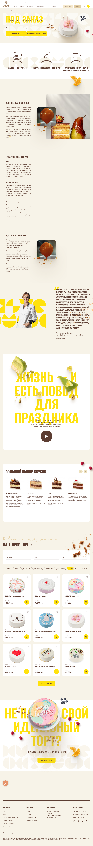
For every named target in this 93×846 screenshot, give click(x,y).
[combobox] (18, 557)
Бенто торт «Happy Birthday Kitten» (45, 632)
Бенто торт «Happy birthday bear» (15, 632)
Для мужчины (61, 568)
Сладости (22, 6)
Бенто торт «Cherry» (41, 597)
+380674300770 (81, 811)
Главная (5, 10)
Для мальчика (49, 568)
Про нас (5, 811)
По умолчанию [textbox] (67, 558)
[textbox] (18, 557)
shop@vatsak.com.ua (83, 814)
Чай (48, 6)
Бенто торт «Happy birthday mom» (15, 597)
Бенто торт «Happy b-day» (72, 597)
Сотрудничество (8, 820)
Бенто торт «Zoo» (70, 666)
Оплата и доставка (9, 824)
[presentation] (81, 471)
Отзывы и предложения (10, 817)
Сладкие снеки (30, 6)
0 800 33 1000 (36, 2)
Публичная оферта (8, 833)
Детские (17, 568)
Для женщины (38, 568)
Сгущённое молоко (40, 6)
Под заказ (54, 6)
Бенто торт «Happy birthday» (73, 632)
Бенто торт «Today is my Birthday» (45, 666)
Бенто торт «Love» (10, 666)
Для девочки (26, 568)
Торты (15, 6)
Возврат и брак (7, 827)
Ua (87, 2)
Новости (5, 814)
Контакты (6, 830)
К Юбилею (71, 568)
